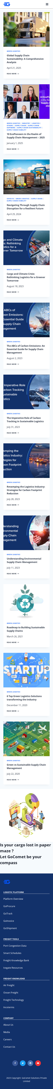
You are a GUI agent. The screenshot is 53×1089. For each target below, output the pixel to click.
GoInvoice (8, 920)
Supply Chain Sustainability (29, 128)
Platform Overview (13, 898)
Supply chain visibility (16, 130)
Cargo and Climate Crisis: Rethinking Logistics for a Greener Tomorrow (26, 277)
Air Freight (8, 985)
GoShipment (10, 928)
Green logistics (13, 51)
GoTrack (7, 913)
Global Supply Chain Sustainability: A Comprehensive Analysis (25, 59)
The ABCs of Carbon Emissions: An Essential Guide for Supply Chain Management (26, 349)
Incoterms (8, 1007)
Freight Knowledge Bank (16, 960)
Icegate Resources (13, 967)
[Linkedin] (30, 1063)
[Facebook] (15, 1063)
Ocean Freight (10, 992)
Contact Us (9, 1046)
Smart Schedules (12, 953)
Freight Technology (13, 999)
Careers (7, 1039)
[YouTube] (38, 1063)
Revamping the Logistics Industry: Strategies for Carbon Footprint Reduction (26, 490)
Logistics (36, 123)
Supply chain (20, 125)
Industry (26, 123)
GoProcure (9, 906)
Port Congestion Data (14, 945)
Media (6, 1032)
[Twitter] (23, 1063)
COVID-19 (10, 199)
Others (10, 125)
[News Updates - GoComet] (6, 4)
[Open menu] (47, 4)
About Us (8, 1024)
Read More (13, 74)
